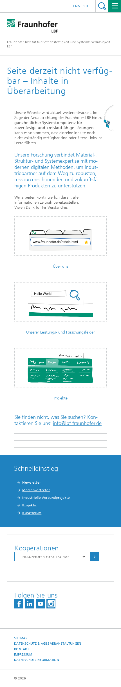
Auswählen (94, 556)
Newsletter (31, 482)
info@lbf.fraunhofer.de (77, 423)
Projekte (61, 398)
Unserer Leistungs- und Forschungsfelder (60, 332)
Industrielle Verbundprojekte (46, 498)
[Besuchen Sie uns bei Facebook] (18, 603)
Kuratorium (31, 513)
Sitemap (20, 638)
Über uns (60, 266)
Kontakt (21, 649)
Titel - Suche (102, 6)
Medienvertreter (36, 490)
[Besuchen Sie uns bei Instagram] (50, 603)
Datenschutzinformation (36, 660)
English (80, 6)
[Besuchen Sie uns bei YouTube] (40, 603)
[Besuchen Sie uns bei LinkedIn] (29, 603)
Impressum (23, 654)
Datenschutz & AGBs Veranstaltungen (47, 643)
